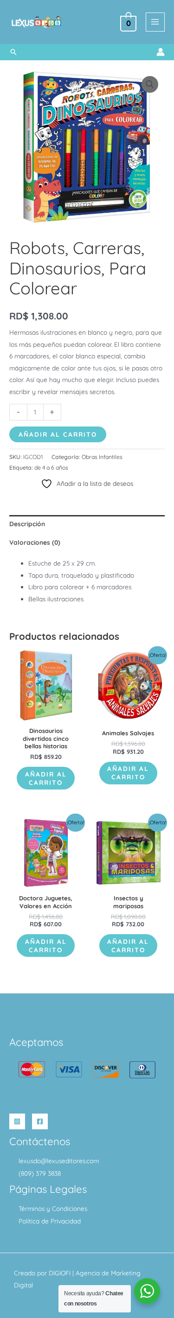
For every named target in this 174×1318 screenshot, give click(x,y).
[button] (13, 52)
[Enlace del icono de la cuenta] (160, 52)
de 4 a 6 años (51, 467)
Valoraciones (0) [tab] (34, 542)
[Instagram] (17, 1121)
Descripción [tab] (27, 524)
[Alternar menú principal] (155, 22)
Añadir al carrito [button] (46, 778)
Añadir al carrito (58, 434)
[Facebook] (40, 1121)
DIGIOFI (60, 1273)
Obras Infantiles (102, 456)
